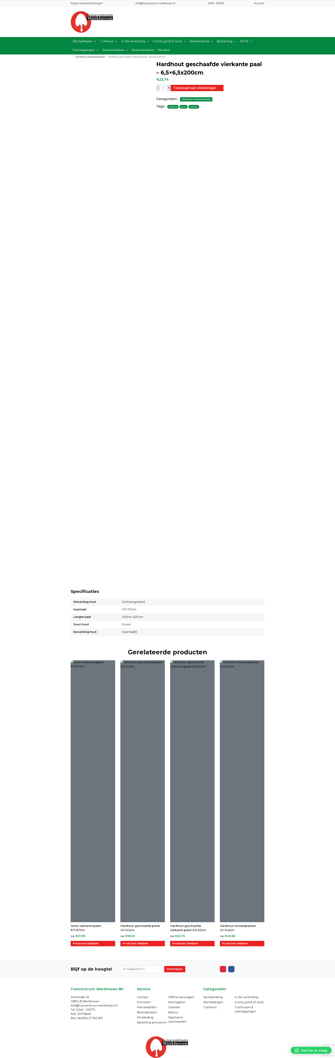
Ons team (144, 1002)
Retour (173, 1012)
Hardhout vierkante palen (90, 57)
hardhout (173, 107)
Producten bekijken (86, 943)
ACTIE (244, 41)
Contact (142, 997)
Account (259, 3)
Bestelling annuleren (152, 1022)
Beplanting (224, 41)
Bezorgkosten (147, 1012)
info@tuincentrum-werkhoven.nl (155, 3)
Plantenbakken (113, 50)
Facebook (231, 969)
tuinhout (194, 107)
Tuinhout (107, 41)
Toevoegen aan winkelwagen (195, 88)
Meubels (164, 50)
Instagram (223, 969)
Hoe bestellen (147, 1007)
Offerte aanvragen (181, 997)
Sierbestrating (199, 41)
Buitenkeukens (143, 50)
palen (183, 107)
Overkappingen (84, 50)
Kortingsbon (176, 1002)
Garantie (174, 1007)
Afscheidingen (82, 41)
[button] (311, 1050)
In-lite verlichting (133, 41)
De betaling (145, 1017)
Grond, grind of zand (167, 41)
